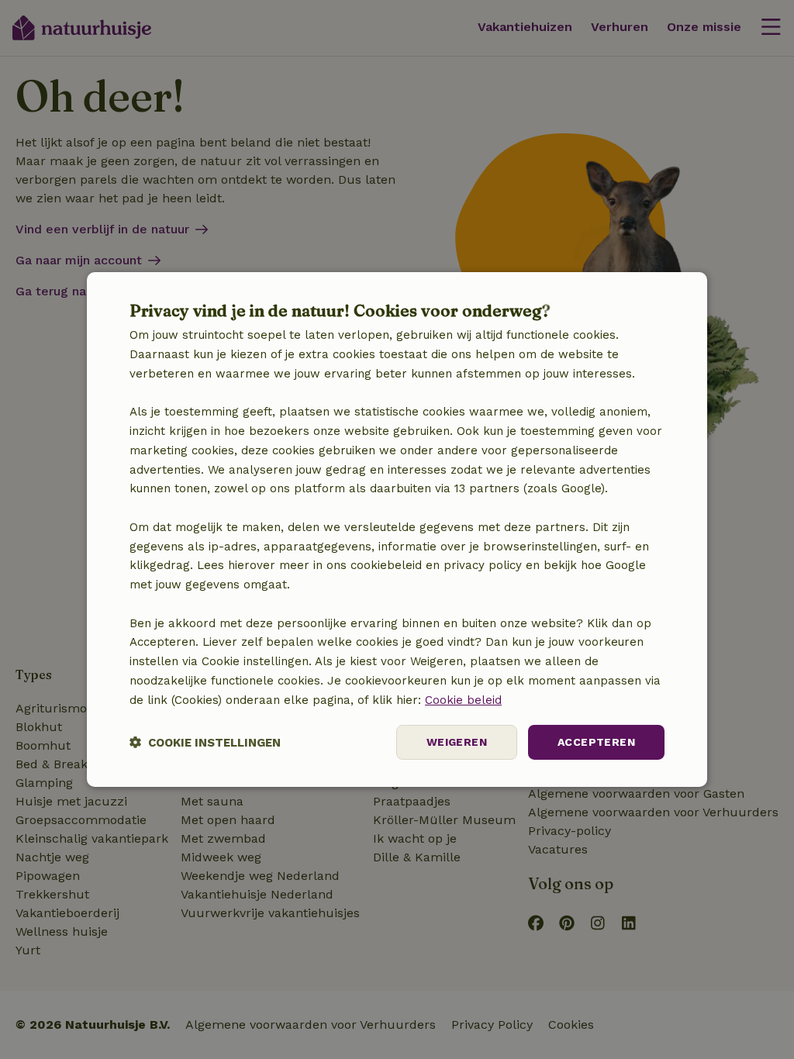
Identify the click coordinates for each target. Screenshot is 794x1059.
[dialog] (397, 529)
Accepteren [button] (596, 742)
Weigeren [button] (456, 742)
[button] (205, 742)
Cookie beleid (463, 700)
